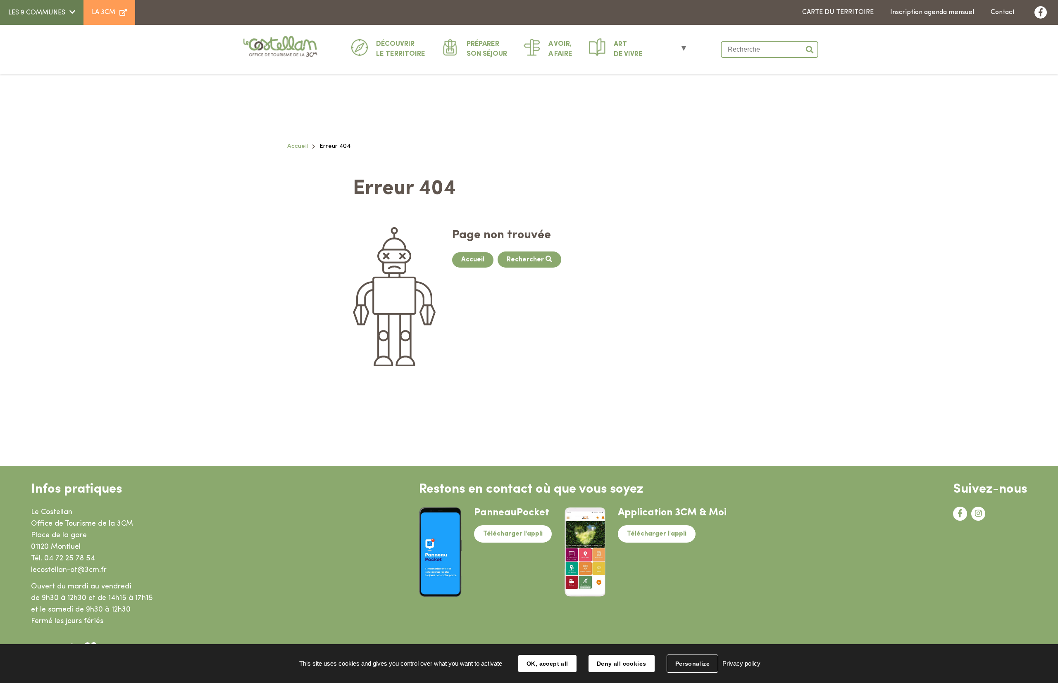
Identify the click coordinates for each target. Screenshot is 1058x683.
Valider (810, 49)
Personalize (692, 663)
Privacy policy (741, 663)
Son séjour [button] (487, 48)
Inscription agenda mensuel (932, 12)
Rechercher (526, 259)
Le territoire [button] (400, 48)
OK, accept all (547, 663)
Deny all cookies (621, 663)
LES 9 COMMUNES (36, 12)
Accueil (297, 146)
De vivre (628, 49)
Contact (1003, 12)
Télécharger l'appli (513, 534)
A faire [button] (560, 48)
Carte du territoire (838, 12)
